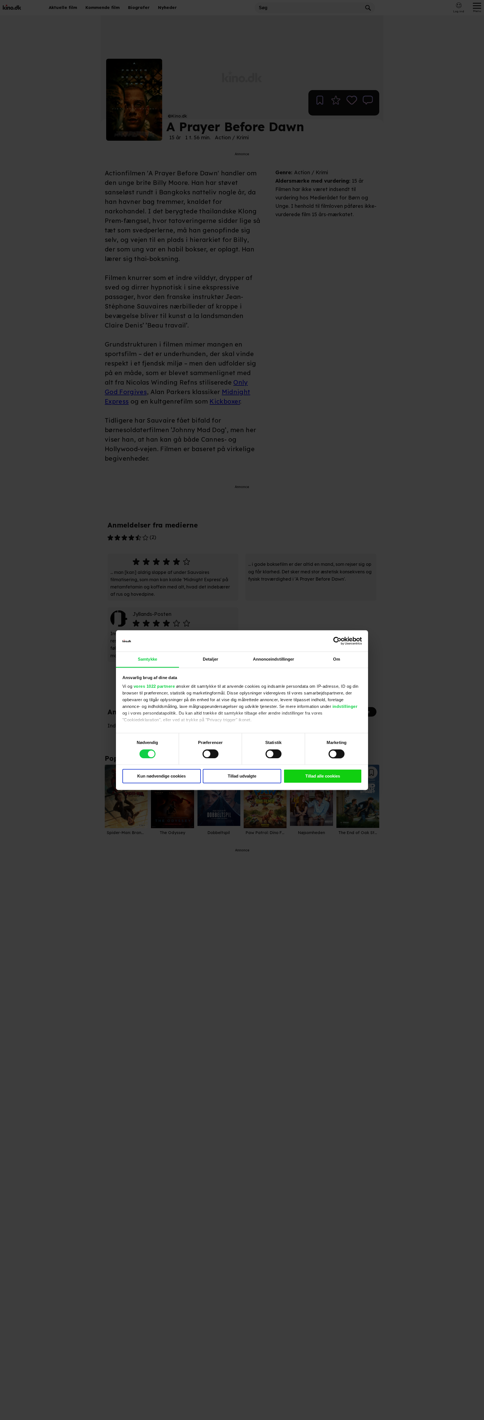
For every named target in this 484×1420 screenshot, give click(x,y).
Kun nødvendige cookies (161, 776)
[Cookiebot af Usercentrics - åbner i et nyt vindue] (337, 641)
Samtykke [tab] (147, 659)
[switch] (210, 753)
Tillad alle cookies (322, 776)
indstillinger (345, 706)
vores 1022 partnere (154, 686)
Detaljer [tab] (210, 659)
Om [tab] (336, 659)
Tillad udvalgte (242, 776)
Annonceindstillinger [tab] (273, 659)
